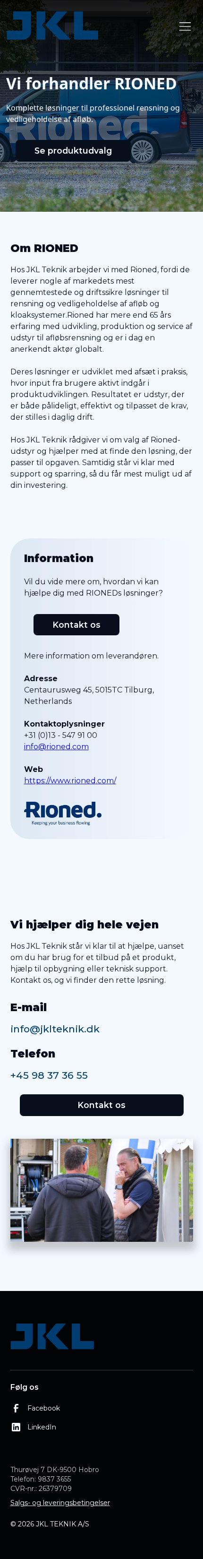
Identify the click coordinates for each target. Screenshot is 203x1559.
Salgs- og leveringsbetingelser (60, 1502)
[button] (183, 26)
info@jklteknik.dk (55, 1029)
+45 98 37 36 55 (49, 1075)
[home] (90, 26)
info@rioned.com (56, 746)
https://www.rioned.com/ (70, 780)
